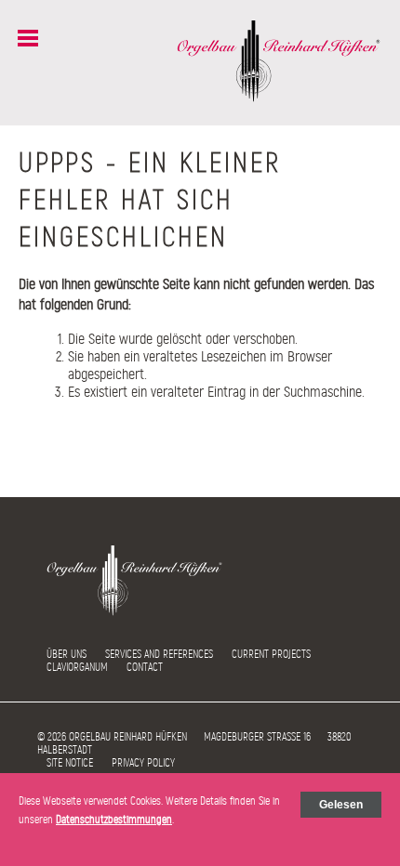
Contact (145, 667)
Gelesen (341, 804)
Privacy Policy (143, 762)
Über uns (67, 654)
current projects (271, 654)
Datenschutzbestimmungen (114, 819)
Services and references (159, 654)
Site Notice (70, 762)
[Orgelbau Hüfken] (279, 98)
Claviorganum (77, 667)
